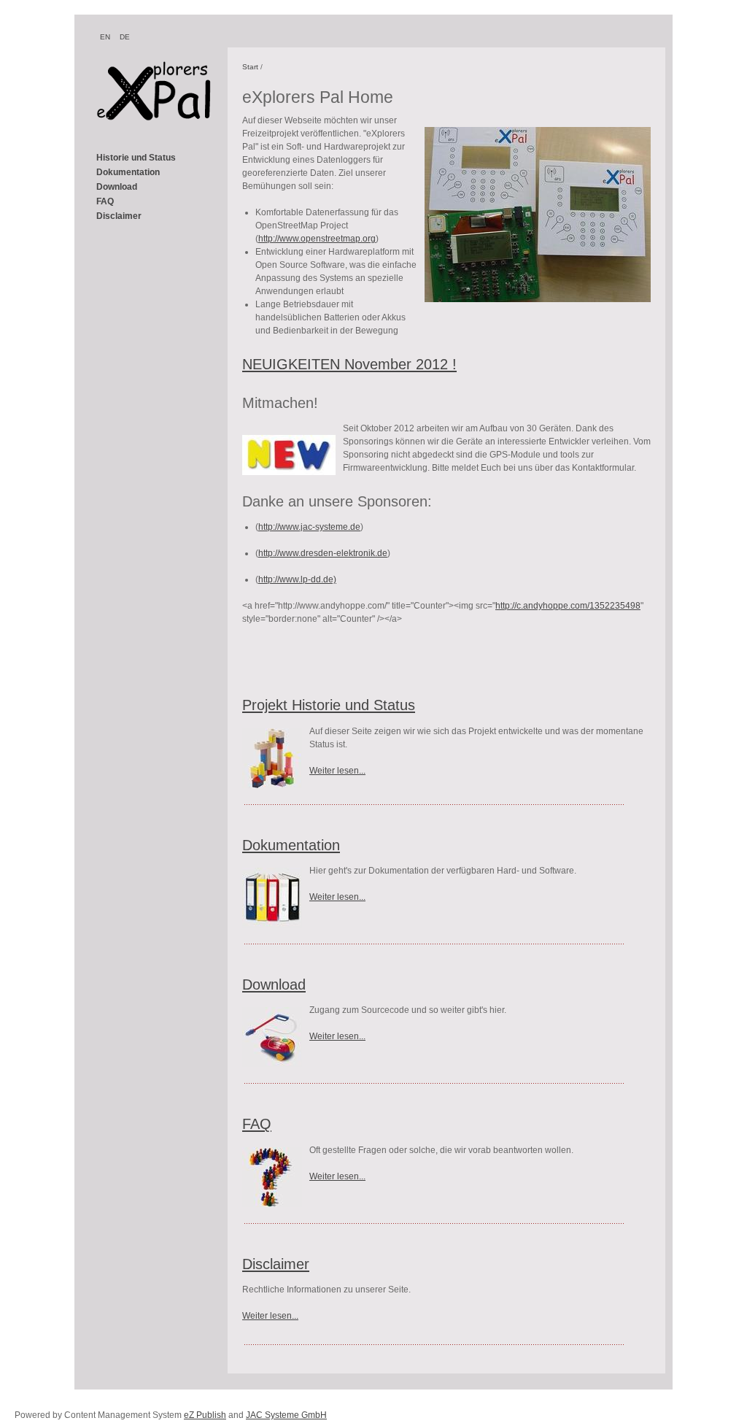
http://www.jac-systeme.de (309, 527)
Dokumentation (128, 172)
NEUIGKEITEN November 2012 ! (349, 364)
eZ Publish (205, 1415)
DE (125, 37)
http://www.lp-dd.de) (297, 579)
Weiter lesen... (337, 771)
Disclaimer (119, 216)
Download (116, 187)
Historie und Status (136, 158)
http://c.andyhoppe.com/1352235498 (567, 606)
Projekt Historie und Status (328, 705)
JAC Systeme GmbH (286, 1415)
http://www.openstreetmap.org (317, 239)
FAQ (105, 201)
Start (250, 67)
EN (105, 37)
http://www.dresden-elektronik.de (322, 553)
